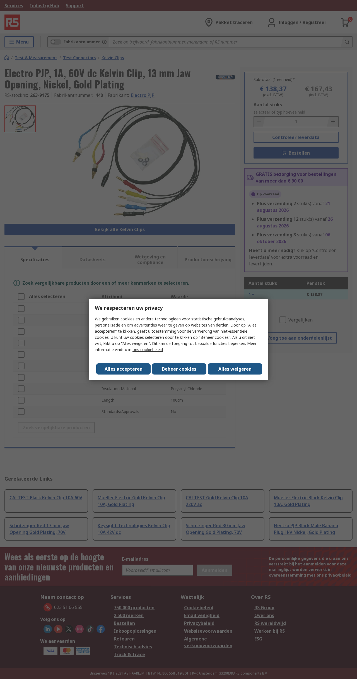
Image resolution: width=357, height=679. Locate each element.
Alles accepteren (124, 369)
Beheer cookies (179, 369)
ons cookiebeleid (147, 349)
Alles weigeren (235, 369)
